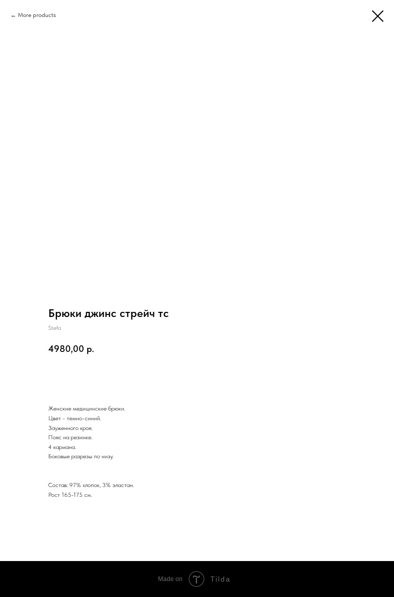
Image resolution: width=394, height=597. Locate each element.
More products (37, 14)
